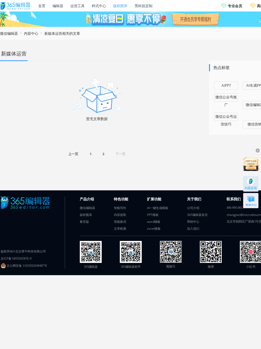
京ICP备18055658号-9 (16, 258)
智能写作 (120, 208)
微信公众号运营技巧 (226, 118)
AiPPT (226, 85)
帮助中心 (193, 221)
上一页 (73, 154)
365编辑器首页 (197, 215)
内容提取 (120, 215)
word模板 (153, 221)
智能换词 (120, 221)
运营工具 (77, 5)
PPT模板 (153, 215)
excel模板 (154, 228)
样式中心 (99, 5)
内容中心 (31, 33)
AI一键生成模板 (157, 208)
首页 (41, 5)
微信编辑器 (9, 33)
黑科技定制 (143, 5)
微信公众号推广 (226, 98)
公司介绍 (193, 208)
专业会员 (235, 5)
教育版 (84, 221)
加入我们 (193, 228)
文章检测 (120, 228)
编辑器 (58, 5)
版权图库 (120, 5)
